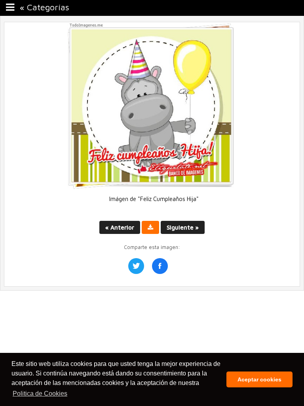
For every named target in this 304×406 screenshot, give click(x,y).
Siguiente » (183, 227)
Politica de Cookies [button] (40, 393)
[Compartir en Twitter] (136, 266)
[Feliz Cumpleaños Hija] (152, 187)
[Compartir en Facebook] (160, 266)
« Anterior (119, 227)
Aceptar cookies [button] (259, 379)
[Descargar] (150, 227)
